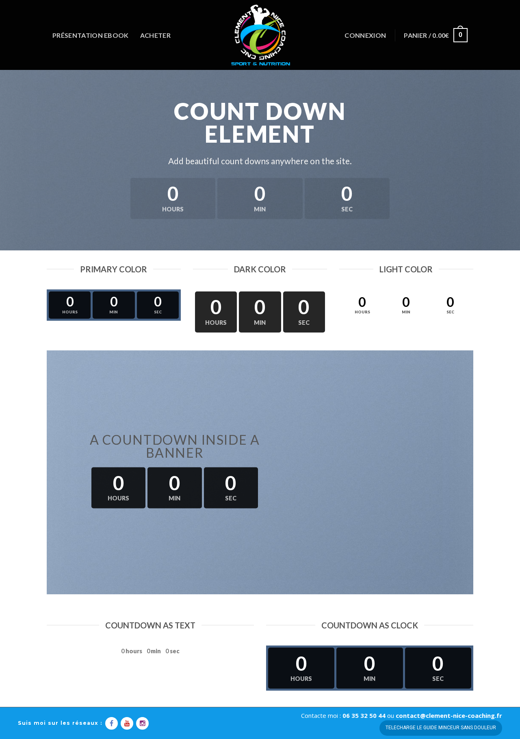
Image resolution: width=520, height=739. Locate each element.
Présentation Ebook (90, 35)
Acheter (155, 35)
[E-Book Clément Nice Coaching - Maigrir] (260, 35)
